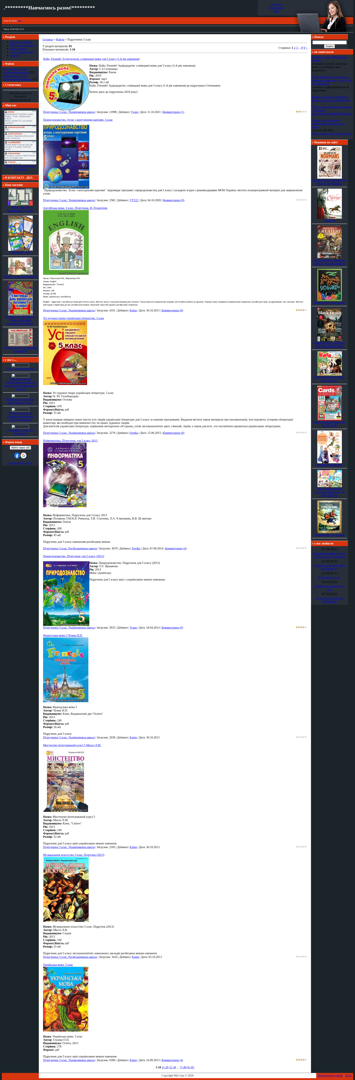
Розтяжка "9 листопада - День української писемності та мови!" (20, 320)
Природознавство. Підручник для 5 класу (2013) (73, 556)
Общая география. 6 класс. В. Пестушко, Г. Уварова (329, 555)
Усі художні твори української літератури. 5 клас (73, 318)
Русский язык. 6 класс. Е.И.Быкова (329, 600)
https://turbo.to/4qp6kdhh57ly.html (332, 113)
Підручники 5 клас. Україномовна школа (16, 71)
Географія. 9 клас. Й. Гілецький (20, 431)
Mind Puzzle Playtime (329, 464)
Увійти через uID (20, 447)
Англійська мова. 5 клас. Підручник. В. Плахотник (75, 208)
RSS (19, 21)
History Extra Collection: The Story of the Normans (329, 182)
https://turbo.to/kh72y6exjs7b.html (332, 133)
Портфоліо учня (20, 252)
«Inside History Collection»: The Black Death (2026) (329, 344)
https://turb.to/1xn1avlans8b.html (331, 100)
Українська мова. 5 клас (58, 964)
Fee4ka (134, 432)
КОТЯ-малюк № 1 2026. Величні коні (329, 379)
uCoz (348, 1075)
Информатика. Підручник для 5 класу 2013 (70, 440)
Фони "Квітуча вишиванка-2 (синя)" (20, 209)
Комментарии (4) (176, 548)
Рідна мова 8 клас (329, 577)
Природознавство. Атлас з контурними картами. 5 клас (78, 119)
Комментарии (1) (173, 112)
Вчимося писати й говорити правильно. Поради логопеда (20, 416)
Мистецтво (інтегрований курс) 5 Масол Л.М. (72, 745)
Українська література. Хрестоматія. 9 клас (20, 401)
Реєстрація (276, 7)
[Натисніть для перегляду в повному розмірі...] (66, 274)
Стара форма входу (20, 463)
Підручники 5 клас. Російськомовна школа (17, 77)
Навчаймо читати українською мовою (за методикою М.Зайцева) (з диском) (20, 384)
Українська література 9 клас (329, 588)
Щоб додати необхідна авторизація (20, 167)
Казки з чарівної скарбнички (330, 97)
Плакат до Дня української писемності (20, 349)
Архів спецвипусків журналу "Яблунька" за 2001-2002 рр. (329, 492)
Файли (60, 39)
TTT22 (134, 200)
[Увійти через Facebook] (17, 455)
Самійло (329, 220)
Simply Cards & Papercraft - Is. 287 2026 (329, 424)
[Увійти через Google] (23, 455)
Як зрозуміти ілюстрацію (329, 302)
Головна (276, 4)
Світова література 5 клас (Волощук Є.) (329, 567)
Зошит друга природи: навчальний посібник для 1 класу (329, 124)
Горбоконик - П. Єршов (329, 534)
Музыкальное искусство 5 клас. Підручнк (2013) (73, 854)
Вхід (276, 11)
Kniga (133, 310)
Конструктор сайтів (330, 1075)
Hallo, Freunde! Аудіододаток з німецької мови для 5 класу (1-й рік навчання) (91, 58)
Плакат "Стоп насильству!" (20, 276)
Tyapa (134, 112)
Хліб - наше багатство (20, 368)
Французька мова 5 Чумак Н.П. (63, 635)
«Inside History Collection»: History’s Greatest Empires (329, 262)
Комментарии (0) (173, 200)
